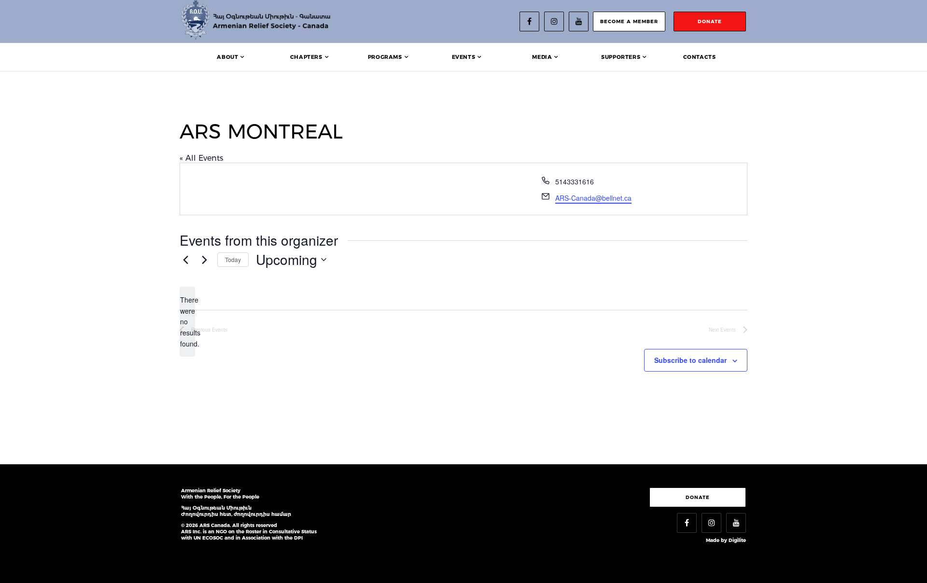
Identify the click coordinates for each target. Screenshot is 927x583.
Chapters (306, 57)
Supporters (620, 57)
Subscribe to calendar (690, 360)
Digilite (737, 540)
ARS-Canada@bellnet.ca (593, 198)
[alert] (187, 322)
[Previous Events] (185, 259)
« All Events (201, 158)
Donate (698, 497)
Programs (385, 57)
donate (710, 21)
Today (233, 259)
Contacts (699, 57)
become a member (629, 21)
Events (464, 57)
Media (542, 57)
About (227, 57)
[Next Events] (204, 259)
